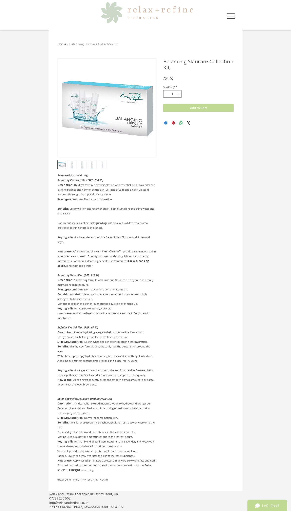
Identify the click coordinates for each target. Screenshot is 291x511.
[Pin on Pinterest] (173, 123)
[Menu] (230, 16)
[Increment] (178, 93)
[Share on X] (188, 123)
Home (62, 44)
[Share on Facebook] (166, 123)
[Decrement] (166, 93)
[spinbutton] (172, 93)
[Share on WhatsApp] (181, 123)
